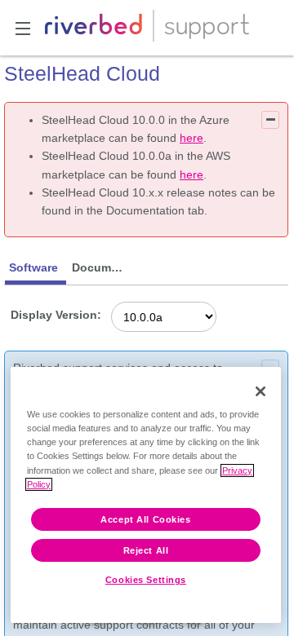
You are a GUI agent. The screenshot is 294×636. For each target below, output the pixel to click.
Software (33, 267)
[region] (146, 495)
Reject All (146, 550)
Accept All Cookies (145, 519)
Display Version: (56, 314)
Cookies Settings (145, 580)
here (191, 137)
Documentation (100, 267)
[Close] (260, 391)
